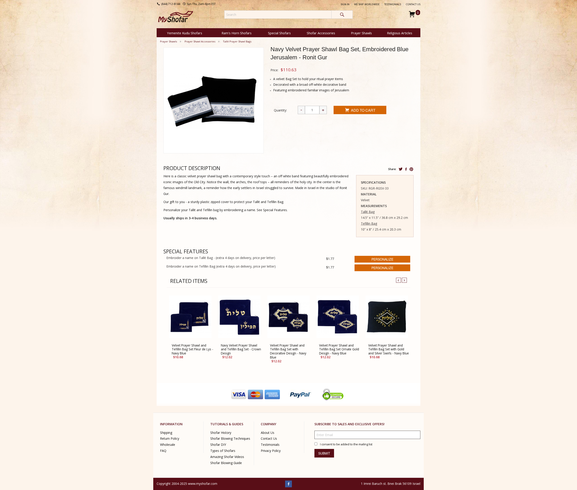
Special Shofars (279, 33)
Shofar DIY (218, 444)
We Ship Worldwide (367, 4)
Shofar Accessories (321, 33)
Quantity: (280, 110)
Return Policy (169, 438)
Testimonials (392, 4)
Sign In (345, 4)
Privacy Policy (271, 450)
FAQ (163, 450)
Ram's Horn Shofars (237, 33)
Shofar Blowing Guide (226, 463)
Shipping (166, 432)
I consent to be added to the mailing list (346, 444)
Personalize (382, 259)
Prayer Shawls (361, 33)
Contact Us (413, 4)
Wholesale (167, 444)
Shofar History (220, 432)
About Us (267, 432)
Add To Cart (363, 110)
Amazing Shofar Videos (227, 457)
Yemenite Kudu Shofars (184, 33)
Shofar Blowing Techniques (230, 438)
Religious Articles (399, 33)
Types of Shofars (222, 450)
